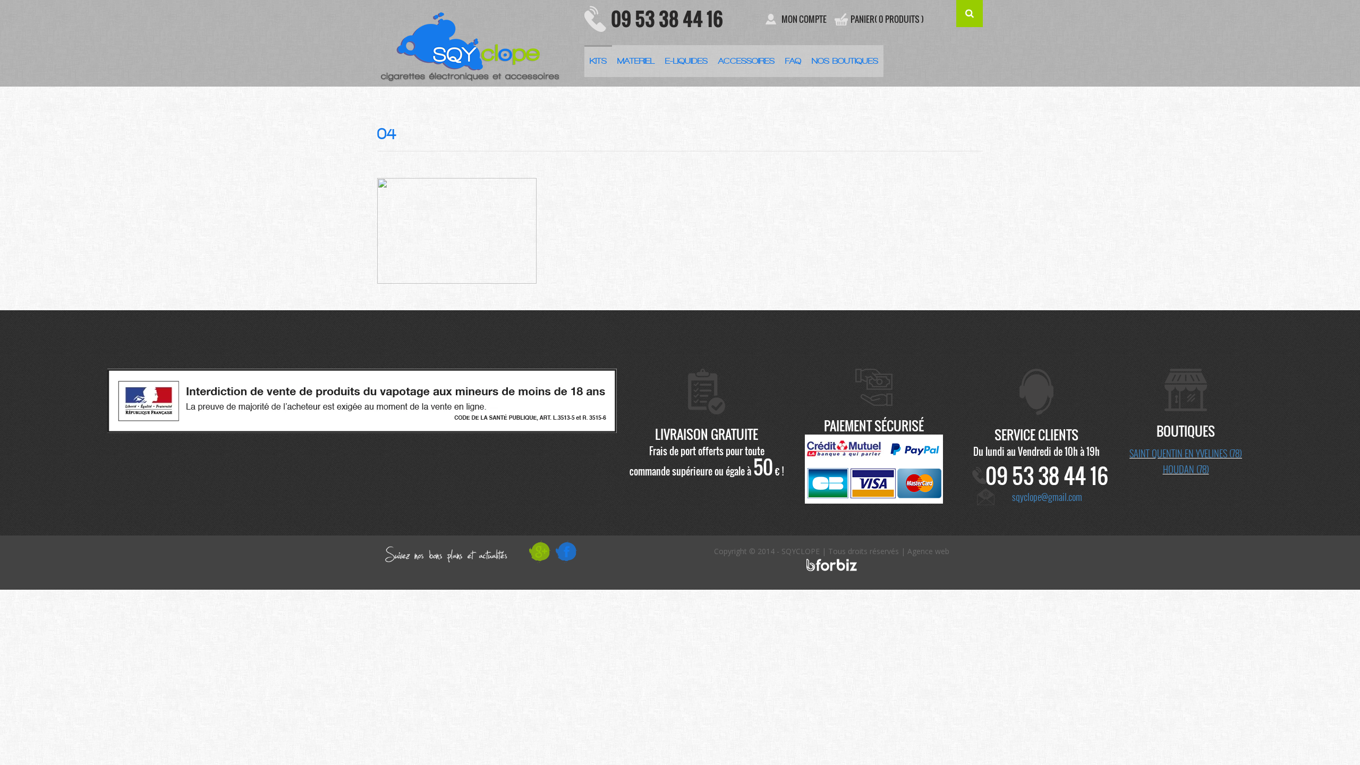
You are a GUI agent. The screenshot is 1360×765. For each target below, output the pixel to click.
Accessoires (746, 60)
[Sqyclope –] (472, 43)
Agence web (928, 551)
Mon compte (804, 19)
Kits (598, 60)
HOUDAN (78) (1186, 469)
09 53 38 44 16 (667, 18)
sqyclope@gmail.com (1047, 497)
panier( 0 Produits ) (887, 19)
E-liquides (686, 60)
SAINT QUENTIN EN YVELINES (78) (1185, 453)
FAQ (793, 60)
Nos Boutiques (845, 60)
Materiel (635, 60)
